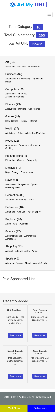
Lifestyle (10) (13, 167)
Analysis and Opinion (28, 184)
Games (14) (12, 116)
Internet (33, 120)
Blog (7, 172)
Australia (24, 223)
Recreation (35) (14, 195)
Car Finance (34, 108)
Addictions (10, 132)
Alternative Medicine (35, 132)
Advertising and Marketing (18, 78)
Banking (22, 108)
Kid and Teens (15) (16, 155)
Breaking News (12, 187)
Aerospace (10, 238)
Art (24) (10, 62)
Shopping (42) (14, 246)
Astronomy (21, 199)
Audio (31, 199)
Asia (15, 223)
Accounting (10, 108)
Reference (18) (14, 207)
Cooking (9, 148)
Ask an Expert (34, 211)
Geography (32, 160)
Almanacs (10, 211)
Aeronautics (30, 235)
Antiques (21, 66)
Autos (34, 250)
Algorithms (10, 93)
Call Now (14, 408)
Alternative (10, 184)
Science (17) (13, 231)
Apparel (9, 250)
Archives (21, 211)
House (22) (12, 140)
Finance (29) (13, 104)
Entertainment (27, 172)
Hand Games (11, 120)
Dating (15, 172)
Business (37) (13, 74)
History (23, 120)
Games (20, 160)
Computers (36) (14, 89)
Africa (8, 223)
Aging (20, 132)
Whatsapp (41, 408)
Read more (15, 335)
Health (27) (12, 128)
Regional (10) (13, 219)
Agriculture (38, 78)
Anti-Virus (22, 93)
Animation (10, 66)
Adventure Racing (14, 263)
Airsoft (28, 263)
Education (10, 160)
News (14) (11, 180)
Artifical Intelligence (14, 96)
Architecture (34, 66)
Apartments (10, 145)
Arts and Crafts (22, 250)
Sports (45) (12, 258)
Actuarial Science (13, 235)
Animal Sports (40, 263)
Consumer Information (29, 145)
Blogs (8, 81)
